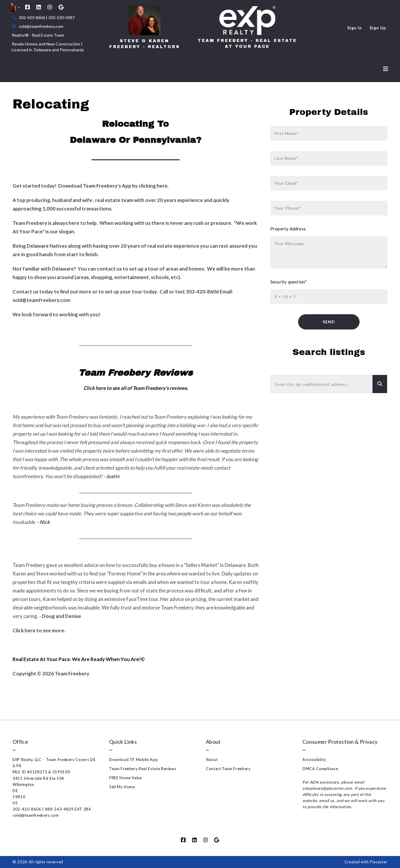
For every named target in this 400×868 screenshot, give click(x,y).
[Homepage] (144, 20)
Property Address (288, 228)
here (162, 186)
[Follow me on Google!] (61, 7)
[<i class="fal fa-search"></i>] (379, 384)
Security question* (288, 281)
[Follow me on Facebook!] (27, 7)
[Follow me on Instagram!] (49, 7)
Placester (378, 861)
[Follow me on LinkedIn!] (38, 7)
